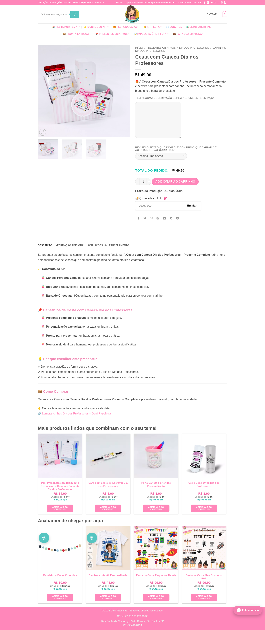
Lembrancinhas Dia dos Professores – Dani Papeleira (76, 413)
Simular (191, 205)
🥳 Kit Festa (151, 27)
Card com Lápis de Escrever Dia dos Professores (108, 484)
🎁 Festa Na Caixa (125, 27)
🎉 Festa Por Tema (64, 27)
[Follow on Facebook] (205, 2)
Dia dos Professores (194, 47)
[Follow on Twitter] (212, 2)
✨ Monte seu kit (95, 27)
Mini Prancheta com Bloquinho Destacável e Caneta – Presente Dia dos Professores (60, 486)
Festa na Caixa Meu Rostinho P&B (204, 577)
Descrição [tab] (45, 245)
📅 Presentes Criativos (111, 34)
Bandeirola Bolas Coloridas (60, 575)
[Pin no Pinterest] (158, 218)
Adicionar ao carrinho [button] (60, 508)
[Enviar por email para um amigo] (151, 218)
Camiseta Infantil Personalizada (108, 575)
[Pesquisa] (74, 14)
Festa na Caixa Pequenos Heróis (156, 575)
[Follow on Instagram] (208, 2)
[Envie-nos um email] (215, 2)
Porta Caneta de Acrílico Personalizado (156, 484)
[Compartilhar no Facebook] (139, 218)
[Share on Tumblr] (171, 218)
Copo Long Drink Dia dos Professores (204, 484)
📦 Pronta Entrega (76, 34)
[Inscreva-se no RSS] (225, 2)
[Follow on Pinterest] (222, 2)
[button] (212, 14)
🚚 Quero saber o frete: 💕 (151, 198)
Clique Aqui (85, 2)
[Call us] (218, 2)
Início (139, 47)
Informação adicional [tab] (70, 245)
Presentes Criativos (161, 47)
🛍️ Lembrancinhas (198, 27)
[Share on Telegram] (177, 218)
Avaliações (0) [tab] (97, 245)
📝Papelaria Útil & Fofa (150, 34)
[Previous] (44, 90)
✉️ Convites (174, 27)
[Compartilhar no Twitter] (145, 218)
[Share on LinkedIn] (164, 218)
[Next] (123, 90)
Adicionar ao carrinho (175, 181)
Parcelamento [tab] (119, 245)
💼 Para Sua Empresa (187, 34)
